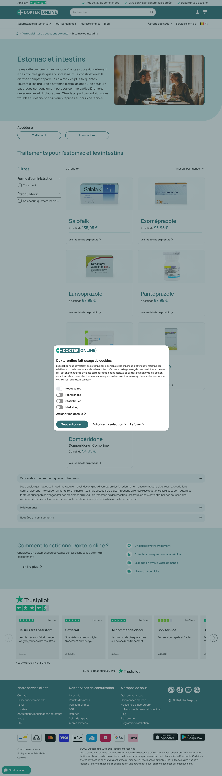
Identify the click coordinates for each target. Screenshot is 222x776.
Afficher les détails (69, 413)
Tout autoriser (71, 424)
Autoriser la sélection (107, 424)
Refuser (135, 424)
